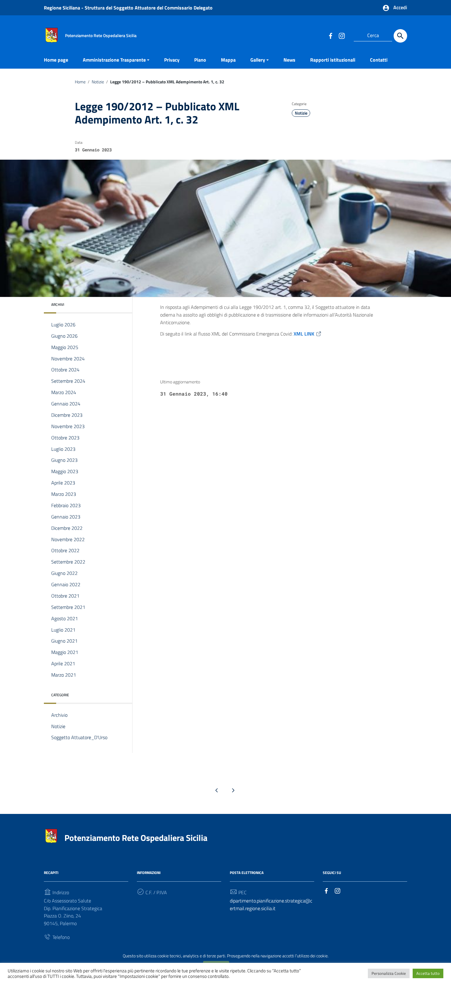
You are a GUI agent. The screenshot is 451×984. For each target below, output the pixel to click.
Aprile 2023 (63, 482)
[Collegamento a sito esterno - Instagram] (341, 35)
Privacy (171, 59)
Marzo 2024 (63, 392)
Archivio (59, 715)
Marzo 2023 (63, 494)
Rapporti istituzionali (332, 59)
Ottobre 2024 (65, 369)
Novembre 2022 (68, 539)
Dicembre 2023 (67, 415)
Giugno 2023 (64, 460)
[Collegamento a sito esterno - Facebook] (330, 35)
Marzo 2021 (63, 674)
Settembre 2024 (68, 381)
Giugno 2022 (64, 573)
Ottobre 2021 (65, 595)
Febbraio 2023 (66, 505)
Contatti (378, 59)
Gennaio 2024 (65, 403)
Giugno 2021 (64, 640)
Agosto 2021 (64, 618)
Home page (56, 59)
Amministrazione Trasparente (114, 59)
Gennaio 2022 (65, 584)
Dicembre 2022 (67, 528)
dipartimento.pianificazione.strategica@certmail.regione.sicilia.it (271, 904)
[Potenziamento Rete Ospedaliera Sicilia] (51, 34)
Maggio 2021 (64, 652)
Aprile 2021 (63, 663)
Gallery (257, 59)
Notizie (98, 81)
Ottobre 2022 (65, 550)
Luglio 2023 (63, 449)
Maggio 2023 (64, 471)
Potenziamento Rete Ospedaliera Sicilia (135, 837)
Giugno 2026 (64, 336)
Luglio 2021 (63, 629)
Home (80, 81)
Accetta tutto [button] (428, 973)
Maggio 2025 (64, 347)
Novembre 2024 (68, 358)
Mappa (228, 59)
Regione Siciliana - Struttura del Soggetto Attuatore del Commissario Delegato (128, 7)
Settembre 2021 (68, 607)
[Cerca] (400, 36)
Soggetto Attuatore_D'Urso (79, 737)
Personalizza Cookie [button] (389, 973)
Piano (200, 59)
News (289, 59)
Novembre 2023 (68, 426)
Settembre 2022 (68, 561)
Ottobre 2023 (65, 437)
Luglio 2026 (63, 324)
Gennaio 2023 (65, 516)
